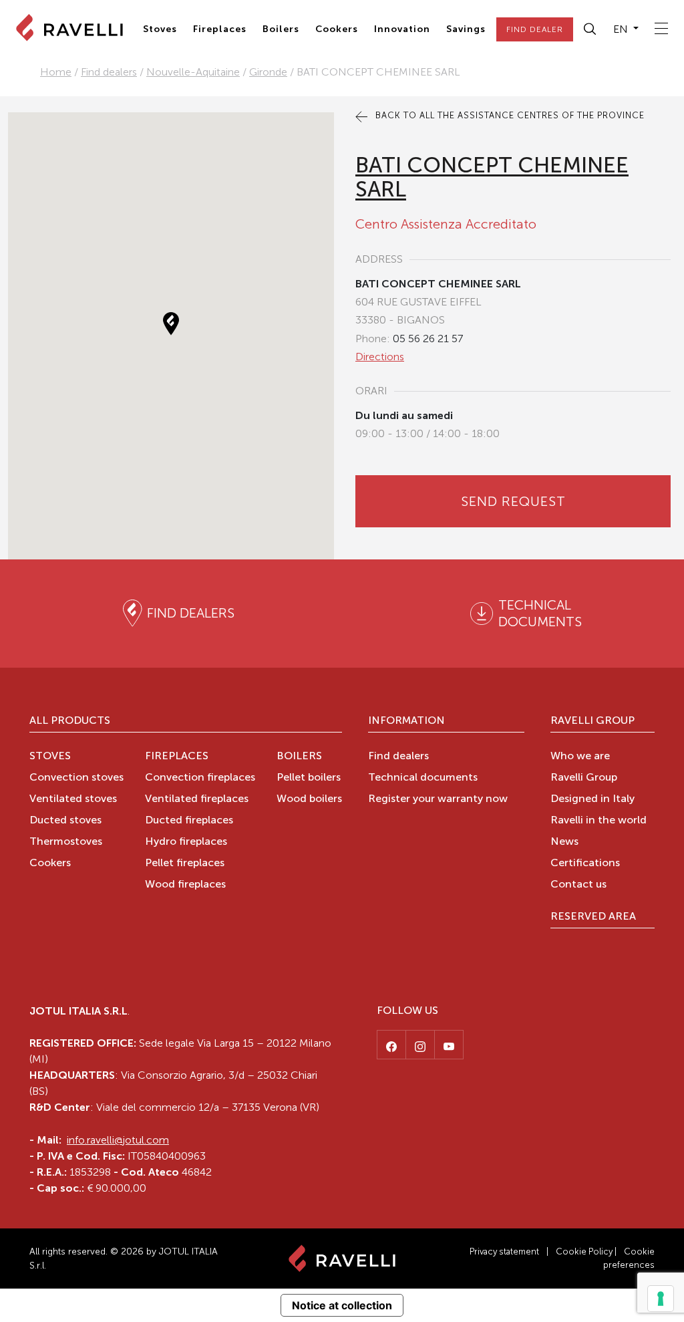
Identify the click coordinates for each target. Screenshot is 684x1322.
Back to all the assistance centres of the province (509, 115)
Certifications (585, 863)
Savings (466, 29)
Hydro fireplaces (186, 842)
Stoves (160, 29)
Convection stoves (76, 778)
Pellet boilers (309, 778)
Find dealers (109, 71)
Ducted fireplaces (189, 820)
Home (55, 71)
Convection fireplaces (200, 778)
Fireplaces (219, 29)
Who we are (580, 756)
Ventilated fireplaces (196, 799)
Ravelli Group (592, 721)
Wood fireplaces (185, 885)
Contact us (578, 885)
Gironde (268, 71)
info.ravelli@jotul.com (118, 1140)
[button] (590, 29)
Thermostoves (65, 842)
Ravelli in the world (598, 820)
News (564, 842)
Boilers (281, 29)
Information (406, 721)
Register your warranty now (438, 799)
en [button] (622, 29)
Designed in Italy (592, 799)
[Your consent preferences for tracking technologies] (660, 1298)
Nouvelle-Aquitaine (193, 71)
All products (69, 721)
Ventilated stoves (73, 799)
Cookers (336, 29)
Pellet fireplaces (184, 863)
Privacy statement (504, 1251)
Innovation (402, 29)
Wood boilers (309, 799)
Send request (513, 501)
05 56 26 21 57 (428, 338)
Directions (379, 356)
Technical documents (423, 778)
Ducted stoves (65, 820)
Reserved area (593, 917)
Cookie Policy (584, 1251)
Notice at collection (342, 1305)
